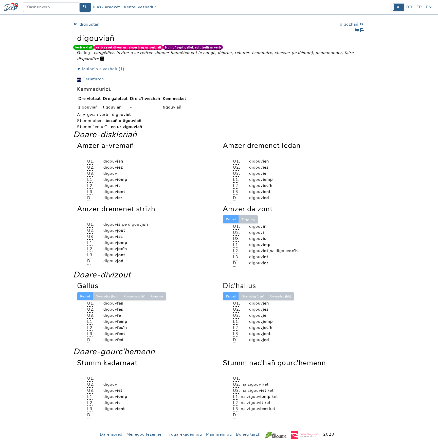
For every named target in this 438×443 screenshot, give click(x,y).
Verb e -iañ (83, 47)
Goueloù (157, 296)
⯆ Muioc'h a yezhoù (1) (100, 69)
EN (429, 7)
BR (409, 7)
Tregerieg (248, 219)
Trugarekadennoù (184, 434)
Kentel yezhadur (140, 7)
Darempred (111, 434)
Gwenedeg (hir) (134, 296)
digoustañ (89, 24)
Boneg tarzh (248, 434)
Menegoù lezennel (144, 434)
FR (419, 7)
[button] (397, 7)
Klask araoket (106, 7)
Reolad (231, 219)
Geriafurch (92, 79)
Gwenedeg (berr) (107, 296)
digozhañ (350, 24)
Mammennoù (219, 434)
